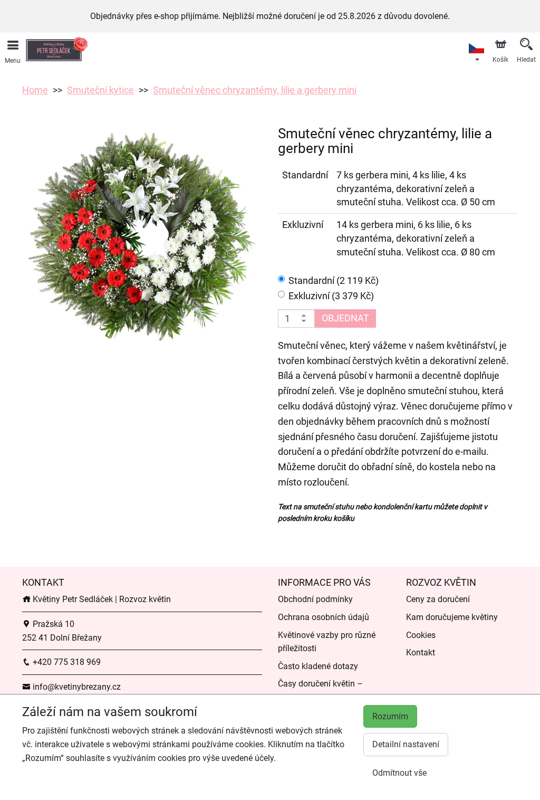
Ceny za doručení (438, 599)
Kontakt (420, 652)
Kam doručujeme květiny (452, 617)
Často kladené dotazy (318, 666)
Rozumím (390, 716)
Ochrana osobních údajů (323, 617)
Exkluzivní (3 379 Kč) (331, 295)
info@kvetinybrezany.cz (76, 687)
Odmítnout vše (399, 773)
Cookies (421, 635)
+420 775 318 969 (66, 662)
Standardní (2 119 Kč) (333, 280)
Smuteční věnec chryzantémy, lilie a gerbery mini (254, 90)
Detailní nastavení (405, 744)
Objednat (345, 317)
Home (35, 90)
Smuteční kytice (100, 90)
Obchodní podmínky (315, 599)
